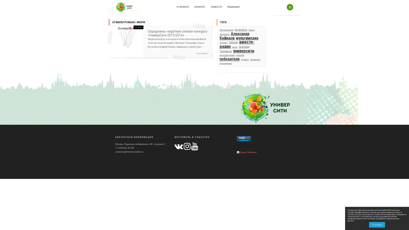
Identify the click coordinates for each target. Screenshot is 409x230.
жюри (234, 47)
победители (229, 59)
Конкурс (199, 7)
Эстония (223, 42)
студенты (245, 59)
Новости (216, 7)
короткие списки (227, 55)
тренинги (226, 51)
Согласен (377, 224)
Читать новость (202, 53)
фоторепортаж (226, 30)
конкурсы (241, 30)
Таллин (233, 42)
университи (243, 51)
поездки (244, 47)
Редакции (233, 7)
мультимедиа (247, 38)
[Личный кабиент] (288, 7)
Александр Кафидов (234, 35)
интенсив (240, 55)
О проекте (183, 7)
